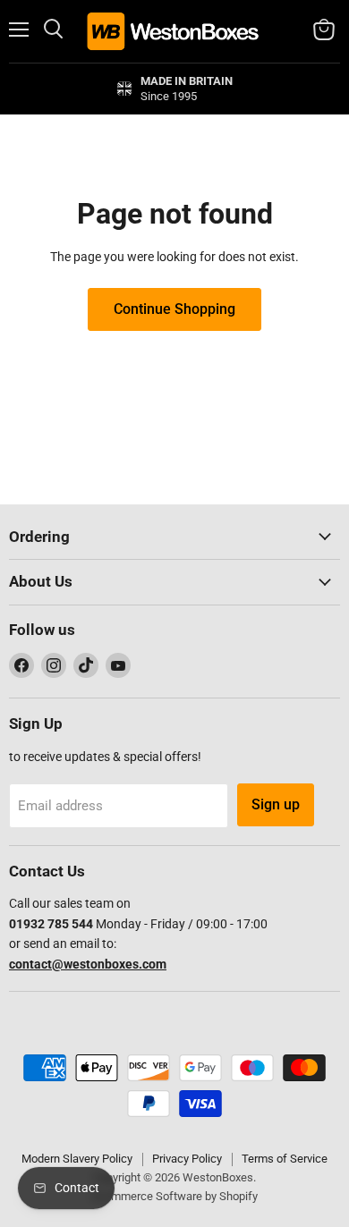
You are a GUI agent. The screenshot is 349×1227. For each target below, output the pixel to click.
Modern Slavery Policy (76, 1158)
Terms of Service (285, 1158)
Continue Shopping (174, 308)
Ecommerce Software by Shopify (175, 1196)
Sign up (275, 804)
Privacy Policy (187, 1158)
